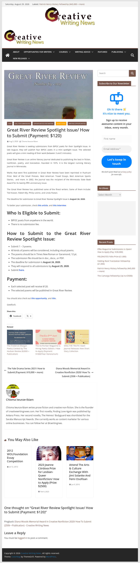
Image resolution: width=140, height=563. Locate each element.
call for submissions (22, 124)
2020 (9, 124)
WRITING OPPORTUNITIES (77, 124)
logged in (22, 537)
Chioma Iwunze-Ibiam (29, 141)
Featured (102, 52)
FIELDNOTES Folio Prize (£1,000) (111, 256)
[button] (53, 52)
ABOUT (16, 52)
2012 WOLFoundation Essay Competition (17, 456)
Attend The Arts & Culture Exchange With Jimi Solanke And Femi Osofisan (79, 472)
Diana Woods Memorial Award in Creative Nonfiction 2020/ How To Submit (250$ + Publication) (72, 372)
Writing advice (82, 52)
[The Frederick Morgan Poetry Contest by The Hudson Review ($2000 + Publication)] (20, 337)
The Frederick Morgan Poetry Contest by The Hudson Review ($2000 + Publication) (18, 349)
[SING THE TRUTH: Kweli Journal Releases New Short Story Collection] (77, 337)
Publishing (117, 52)
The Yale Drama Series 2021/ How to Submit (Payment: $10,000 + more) (26, 370)
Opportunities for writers (38, 52)
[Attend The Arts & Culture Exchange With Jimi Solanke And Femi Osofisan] (79, 448)
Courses (63, 52)
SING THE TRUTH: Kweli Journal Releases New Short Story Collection (76, 348)
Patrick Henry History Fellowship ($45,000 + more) (61, 4)
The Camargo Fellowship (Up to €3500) (114, 275)
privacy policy (126, 172)
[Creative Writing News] (70, 8)
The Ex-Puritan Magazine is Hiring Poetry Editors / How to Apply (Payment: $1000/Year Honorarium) (48, 349)
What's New (61, 124)
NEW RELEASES (20, 58)
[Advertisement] (116, 218)
